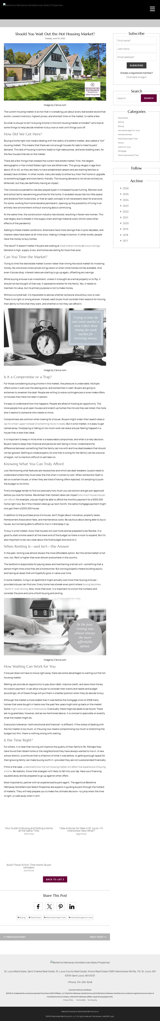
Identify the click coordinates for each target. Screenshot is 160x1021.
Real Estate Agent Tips (55, 917)
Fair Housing (92, 1000)
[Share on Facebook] (38, 906)
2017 (125, 240)
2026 (126, 188)
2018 (125, 235)
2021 (125, 217)
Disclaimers (96, 1016)
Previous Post (16, 936)
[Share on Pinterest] (60, 906)
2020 (126, 223)
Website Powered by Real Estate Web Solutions (80, 1011)
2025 (126, 194)
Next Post (97, 936)
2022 (126, 211)
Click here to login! (136, 77)
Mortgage (122, 151)
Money (121, 142)
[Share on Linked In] (72, 906)
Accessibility (81, 1000)
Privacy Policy (68, 1000)
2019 (125, 229)
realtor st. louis (124, 147)
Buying (22, 917)
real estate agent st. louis (81, 917)
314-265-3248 (84, 982)
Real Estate (35, 917)
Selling (121, 122)
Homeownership (125, 134)
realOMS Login (108, 1016)
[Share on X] (49, 906)
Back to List (54, 879)
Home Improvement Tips (128, 155)
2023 (126, 205)
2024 (126, 200)
